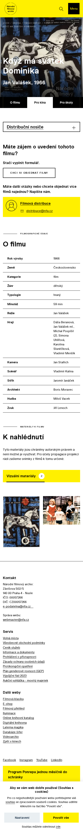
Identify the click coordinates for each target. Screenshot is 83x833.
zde (58, 826)
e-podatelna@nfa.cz (16, 606)
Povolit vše (61, 817)
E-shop (8, 704)
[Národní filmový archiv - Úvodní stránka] (11, 9)
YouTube (41, 760)
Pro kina (40, 102)
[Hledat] (61, 8)
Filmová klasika (13, 699)
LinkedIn (56, 760)
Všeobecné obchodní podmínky (24, 643)
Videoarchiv (11, 737)
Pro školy (66, 102)
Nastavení (22, 817)
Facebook (9, 760)
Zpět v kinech (12, 741)
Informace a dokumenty (19, 652)
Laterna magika (13, 727)
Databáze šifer (13, 732)
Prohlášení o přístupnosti (19, 657)
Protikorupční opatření (18, 666)
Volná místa (11, 638)
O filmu (15, 102)
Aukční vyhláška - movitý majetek (25, 680)
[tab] (25, 476)
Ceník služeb (11, 647)
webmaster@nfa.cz (16, 620)
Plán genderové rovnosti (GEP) (23, 671)
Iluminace (9, 713)
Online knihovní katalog (18, 718)
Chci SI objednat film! (29, 172)
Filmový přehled (14, 708)
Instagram (26, 760)
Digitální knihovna (15, 723)
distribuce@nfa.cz (39, 211)
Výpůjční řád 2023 (15, 676)
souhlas (10, 802)
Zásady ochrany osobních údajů (24, 662)
